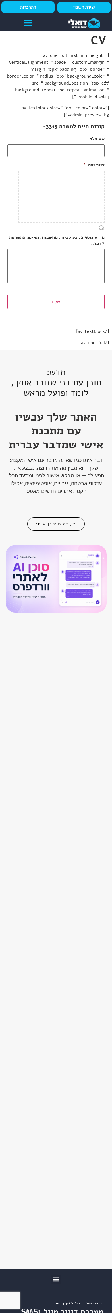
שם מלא (97, 139)
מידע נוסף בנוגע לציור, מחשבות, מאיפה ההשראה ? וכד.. (57, 241)
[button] (28, 23)
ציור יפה (94, 165)
